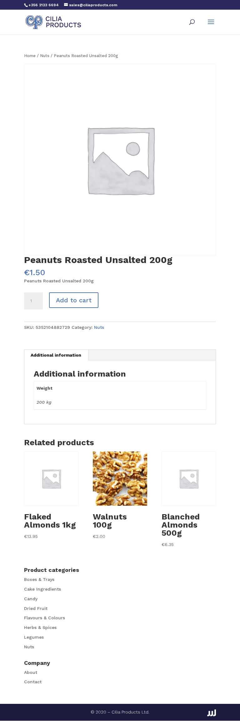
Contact (33, 681)
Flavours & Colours (44, 617)
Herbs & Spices (40, 627)
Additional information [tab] (56, 355)
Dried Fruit (36, 608)
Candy (31, 598)
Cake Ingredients (42, 589)
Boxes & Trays (39, 579)
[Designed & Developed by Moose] (211, 713)
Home (30, 55)
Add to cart (74, 300)
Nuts (44, 55)
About (30, 672)
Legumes (34, 637)
